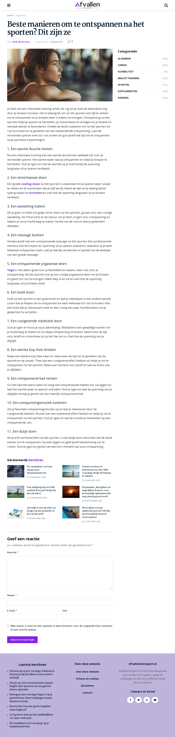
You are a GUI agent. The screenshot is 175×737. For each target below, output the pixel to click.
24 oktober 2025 (36, 518)
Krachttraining (128, 78)
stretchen (35, 193)
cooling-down (30, 184)
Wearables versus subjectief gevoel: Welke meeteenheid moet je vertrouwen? (96, 512)
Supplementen (127, 91)
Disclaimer (87, 685)
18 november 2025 (93, 500)
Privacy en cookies (87, 678)
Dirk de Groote (21, 41)
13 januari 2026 (92, 480)
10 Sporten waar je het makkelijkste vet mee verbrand (31, 716)
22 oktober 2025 (92, 521)
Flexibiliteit (126, 71)
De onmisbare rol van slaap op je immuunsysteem (29, 725)
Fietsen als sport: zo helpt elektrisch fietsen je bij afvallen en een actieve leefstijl (32, 674)
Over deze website (87, 671)
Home (10, 15)
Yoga (10, 270)
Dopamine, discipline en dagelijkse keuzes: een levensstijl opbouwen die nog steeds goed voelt (96, 492)
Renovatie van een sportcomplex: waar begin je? (30, 708)
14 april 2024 (41, 41)
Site (64, 610)
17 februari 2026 (37, 477)
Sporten (123, 84)
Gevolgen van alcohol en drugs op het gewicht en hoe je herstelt (41, 511)
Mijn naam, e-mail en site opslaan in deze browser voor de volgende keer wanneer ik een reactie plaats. (61, 627)
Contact (87, 692)
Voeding (123, 97)
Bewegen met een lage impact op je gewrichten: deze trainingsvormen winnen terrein (31, 698)
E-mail (12, 610)
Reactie (13, 552)
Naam (12, 595)
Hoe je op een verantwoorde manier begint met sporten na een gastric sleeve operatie (31, 686)
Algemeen (21, 15)
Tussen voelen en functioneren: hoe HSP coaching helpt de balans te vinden (96, 471)
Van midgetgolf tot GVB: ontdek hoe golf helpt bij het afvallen (41, 490)
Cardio (122, 65)
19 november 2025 (37, 497)
